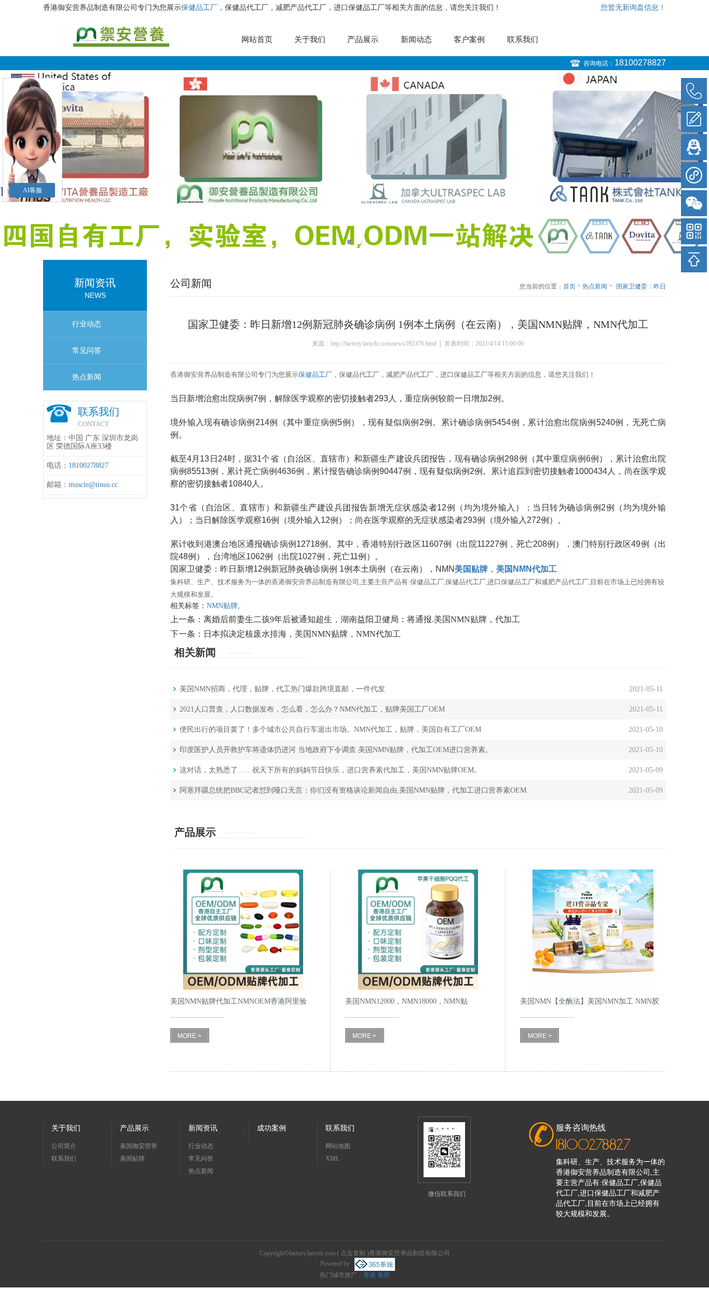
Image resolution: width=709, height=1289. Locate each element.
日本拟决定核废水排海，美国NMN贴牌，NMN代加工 (302, 633)
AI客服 (32, 190)
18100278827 (640, 62)
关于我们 (309, 39)
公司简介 (63, 1146)
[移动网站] (694, 231)
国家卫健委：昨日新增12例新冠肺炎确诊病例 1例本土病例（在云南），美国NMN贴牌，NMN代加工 (641, 287)
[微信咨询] (694, 203)
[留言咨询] (694, 119)
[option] (354, 162)
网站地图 (337, 1146)
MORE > (189, 1036)
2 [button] (359, 242)
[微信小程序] (694, 175)
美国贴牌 (132, 1158)
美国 (383, 1275)
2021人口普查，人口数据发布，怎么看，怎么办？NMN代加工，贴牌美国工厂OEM (312, 709)
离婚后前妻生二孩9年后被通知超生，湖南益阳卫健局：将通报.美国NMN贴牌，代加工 (361, 619)
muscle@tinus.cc (93, 485)
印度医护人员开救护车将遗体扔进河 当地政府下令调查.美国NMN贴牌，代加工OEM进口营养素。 (336, 750)
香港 (369, 1275)
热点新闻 (86, 377)
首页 (569, 286)
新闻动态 (416, 39)
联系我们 (522, 39)
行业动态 (86, 324)
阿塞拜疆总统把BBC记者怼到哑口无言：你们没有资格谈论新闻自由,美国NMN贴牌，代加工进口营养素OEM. (354, 790)
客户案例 (469, 39)
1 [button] (349, 242)
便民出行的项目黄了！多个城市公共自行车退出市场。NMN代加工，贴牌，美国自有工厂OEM (330, 729)
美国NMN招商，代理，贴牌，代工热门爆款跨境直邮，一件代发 (282, 689)
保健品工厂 (199, 7)
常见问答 (86, 350)
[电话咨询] (694, 91)
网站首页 (256, 39)
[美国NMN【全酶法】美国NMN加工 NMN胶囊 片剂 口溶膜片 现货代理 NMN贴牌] (593, 930)
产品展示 (362, 39)
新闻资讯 (202, 1128)
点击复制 (352, 1253)
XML (332, 1158)
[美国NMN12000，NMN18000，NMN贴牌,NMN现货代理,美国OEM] (418, 930)
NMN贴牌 (222, 606)
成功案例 (271, 1128)
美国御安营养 (138, 1146)
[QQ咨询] (694, 147)
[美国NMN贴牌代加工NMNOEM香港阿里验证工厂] (243, 930)
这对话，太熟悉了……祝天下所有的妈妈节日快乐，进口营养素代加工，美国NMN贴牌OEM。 (330, 770)
